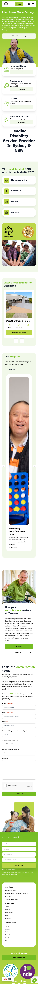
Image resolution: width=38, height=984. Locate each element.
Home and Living (10, 890)
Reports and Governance (13, 935)
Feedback (8, 918)
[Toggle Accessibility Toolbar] (34, 980)
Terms (7, 926)
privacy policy (11, 869)
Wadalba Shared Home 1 (19, 321)
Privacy (7, 929)
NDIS (7, 915)
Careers (7, 910)
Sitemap (8, 941)
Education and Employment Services (16, 893)
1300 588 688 (14, 694)
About (7, 907)
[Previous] (3, 466)
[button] (33, 4)
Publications (9, 913)
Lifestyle (8, 896)
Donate (19, 4)
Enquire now (19, 794)
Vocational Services (11, 899)
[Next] (34, 466)
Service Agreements (11, 938)
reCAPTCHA (21, 872)
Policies (7, 932)
